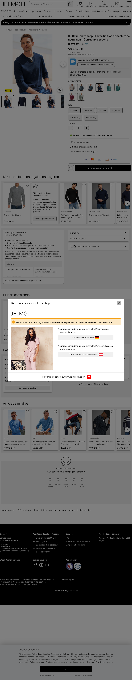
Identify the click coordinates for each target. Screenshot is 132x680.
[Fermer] (119, 303)
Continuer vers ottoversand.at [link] (83, 354)
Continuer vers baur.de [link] (83, 337)
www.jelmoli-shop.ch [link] (75, 376)
